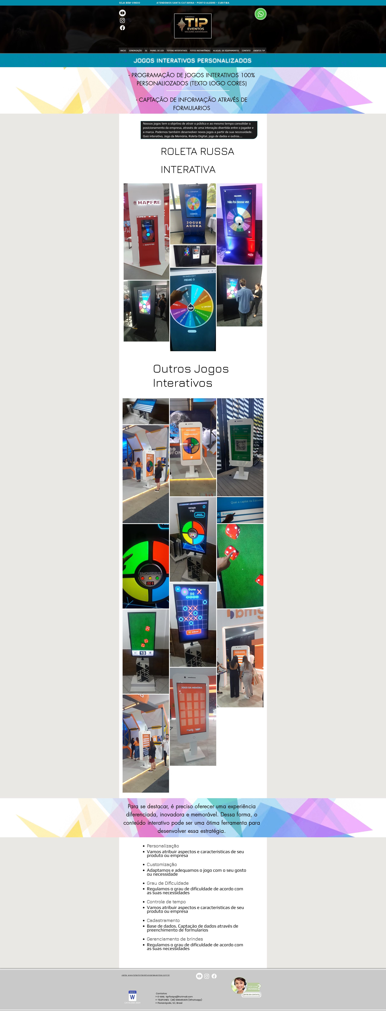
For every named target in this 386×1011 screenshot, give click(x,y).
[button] (200, 51)
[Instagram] (122, 20)
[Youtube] (122, 13)
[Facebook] (122, 27)
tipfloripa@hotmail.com (179, 996)
